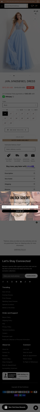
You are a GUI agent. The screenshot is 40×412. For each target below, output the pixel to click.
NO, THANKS (20, 215)
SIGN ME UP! (20, 211)
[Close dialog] (38, 193)
